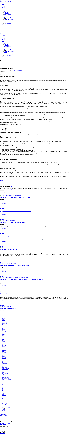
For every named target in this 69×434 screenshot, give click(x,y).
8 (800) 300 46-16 (3, 1)
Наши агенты (4, 402)
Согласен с (17, 70)
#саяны (3, 341)
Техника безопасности (5, 412)
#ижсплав (3, 320)
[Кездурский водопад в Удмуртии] (6, 247)
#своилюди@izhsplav (5, 348)
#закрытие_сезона (5, 343)
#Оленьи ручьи (4, 363)
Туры (3, 394)
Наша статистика (5, 401)
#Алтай (3, 325)
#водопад (3, 257)
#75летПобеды (4, 323)
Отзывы (3, 409)
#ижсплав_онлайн (5, 349)
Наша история (4, 400)
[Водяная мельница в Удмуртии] (5, 306)
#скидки (3, 338)
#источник (4, 336)
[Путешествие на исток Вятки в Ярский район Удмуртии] (9, 263)
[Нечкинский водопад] (4, 291)
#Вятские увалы (4, 331)
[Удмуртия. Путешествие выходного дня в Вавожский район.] (10, 195)
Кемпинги (4, 395)
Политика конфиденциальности (5, 423)
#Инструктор (4, 350)
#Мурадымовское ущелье (6, 360)
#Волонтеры (4, 329)
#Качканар (4, 352)
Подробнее (2, 208)
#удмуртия (4, 203)
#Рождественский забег (6, 368)
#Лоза (3, 355)
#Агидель (3, 324)
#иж (3, 344)
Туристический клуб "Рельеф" (7, 411)
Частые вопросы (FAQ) (6, 407)
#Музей (3, 359)
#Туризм (3, 374)
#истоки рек (4, 271)
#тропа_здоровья (5, 373)
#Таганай (3, 372)
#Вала (3, 328)
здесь (12, 186)
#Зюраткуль (4, 334)
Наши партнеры (4, 403)
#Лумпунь (4, 357)
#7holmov (3, 318)
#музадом (3, 347)
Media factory (2, 433)
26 (2, 391)
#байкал (3, 340)
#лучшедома (4, 358)
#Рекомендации (4, 366)
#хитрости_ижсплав (5, 378)
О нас (3, 397)
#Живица (3, 332)
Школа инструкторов (5, 404)
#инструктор (4, 346)
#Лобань (3, 354)
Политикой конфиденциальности (19, 70)
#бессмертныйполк (5, 322)
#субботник (4, 345)
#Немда (3, 362)
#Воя (3, 330)
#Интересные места (5, 351)
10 (2, 390)
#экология (3, 380)
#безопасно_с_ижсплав (6, 327)
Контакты (3, 398)
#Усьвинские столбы (5, 377)
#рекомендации (4, 367)
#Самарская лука (5, 369)
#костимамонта (4, 376)
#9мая (3, 321)
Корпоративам (4, 405)
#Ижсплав (4, 335)
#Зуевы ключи (4, 333)
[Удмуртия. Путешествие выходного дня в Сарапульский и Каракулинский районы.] (14, 277)
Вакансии (3, 410)
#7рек (3, 319)
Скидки (3, 406)
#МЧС (3, 361)
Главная (3, 192)
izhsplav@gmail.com (9, 1)
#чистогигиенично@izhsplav (6, 379)
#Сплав (3, 371)
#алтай (3, 339)
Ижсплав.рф (2, 180)
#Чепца (3, 356)
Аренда (3, 396)
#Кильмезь (4, 353)
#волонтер (4, 342)
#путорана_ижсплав (5, 365)
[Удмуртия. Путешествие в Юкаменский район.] (8, 220)
